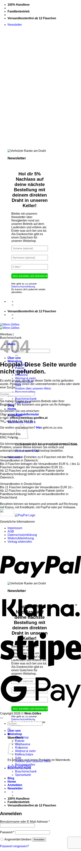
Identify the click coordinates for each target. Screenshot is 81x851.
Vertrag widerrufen (20, 541)
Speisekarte (23, 774)
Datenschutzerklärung (23, 286)
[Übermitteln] (1, 398)
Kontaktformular (27, 414)
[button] (15, 24)
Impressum (15, 528)
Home (12, 408)
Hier (39, 427)
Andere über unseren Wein (33, 388)
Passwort (7, 832)
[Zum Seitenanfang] (1, 717)
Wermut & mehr (25, 378)
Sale (18, 757)
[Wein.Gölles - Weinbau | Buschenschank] (9, 326)
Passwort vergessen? (14, 846)
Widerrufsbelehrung (21, 538)
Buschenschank (26, 398)
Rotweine (21, 375)
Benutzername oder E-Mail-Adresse (25, 821)
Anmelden (39, 839)
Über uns (14, 358)
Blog (11, 778)
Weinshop (15, 734)
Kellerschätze (24, 754)
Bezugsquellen (25, 391)
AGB (11, 531)
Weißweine (22, 744)
